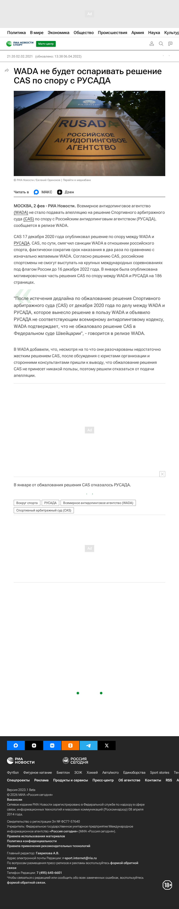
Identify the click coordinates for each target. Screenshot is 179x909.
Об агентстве (129, 780)
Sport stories (159, 772)
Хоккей (92, 772)
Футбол (13, 772)
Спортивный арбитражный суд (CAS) (43, 510)
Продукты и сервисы (70, 780)
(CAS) (28, 218)
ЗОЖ (78, 772)
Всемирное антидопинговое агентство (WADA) (98, 503)
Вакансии (14, 799)
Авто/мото (110, 772)
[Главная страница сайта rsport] (30, 43)
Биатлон (63, 772)
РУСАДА (22, 243)
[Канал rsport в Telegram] (88, 745)
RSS (169, 780)
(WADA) (21, 212)
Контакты (153, 780)
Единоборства (134, 772)
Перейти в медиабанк (77, 180)
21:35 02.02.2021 (20, 56)
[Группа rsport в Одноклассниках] (70, 745)
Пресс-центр (103, 780)
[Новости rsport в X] (107, 745)
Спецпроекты (18, 780)
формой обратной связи (26, 882)
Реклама (41, 780)
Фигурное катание (37, 772)
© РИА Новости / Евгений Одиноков (37, 180)
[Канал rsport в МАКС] (16, 745)
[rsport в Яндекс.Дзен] (34, 745)
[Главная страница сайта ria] (7, 43)
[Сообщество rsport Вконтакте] (52, 745)
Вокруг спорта (27, 503)
